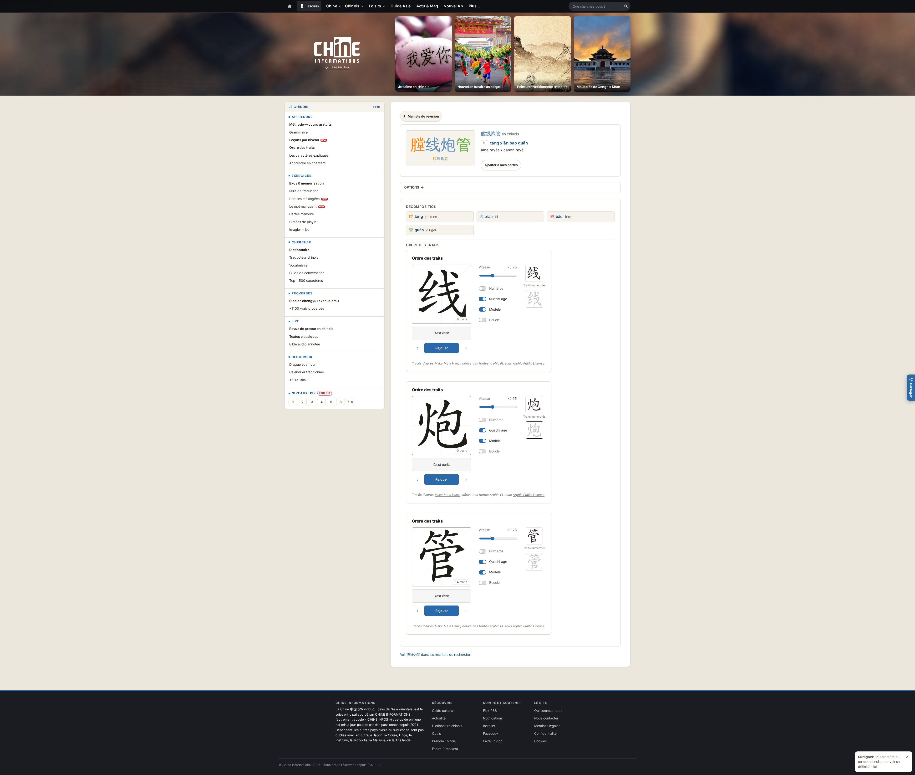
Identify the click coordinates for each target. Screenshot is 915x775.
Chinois (352, 6)
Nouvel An (453, 6)
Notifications (493, 718)
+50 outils (297, 380)
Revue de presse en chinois (311, 329)
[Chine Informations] (337, 50)
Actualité (439, 718)
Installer (489, 726)
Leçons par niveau (307, 140)
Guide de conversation (306, 273)
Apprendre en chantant (307, 163)
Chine (331, 6)
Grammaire (298, 132)
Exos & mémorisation (306, 183)
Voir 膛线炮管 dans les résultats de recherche (435, 654)
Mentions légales (547, 726)
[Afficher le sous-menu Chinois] (363, 6)
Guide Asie (401, 6)
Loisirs (375, 6)
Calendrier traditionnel (306, 372)
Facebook (490, 733)
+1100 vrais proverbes (306, 308)
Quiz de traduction (303, 191)
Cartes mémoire (301, 214)
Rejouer (441, 348)
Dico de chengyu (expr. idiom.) (314, 301)
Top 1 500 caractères (306, 280)
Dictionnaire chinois (447, 726)
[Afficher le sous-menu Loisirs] (385, 6)
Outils (436, 733)
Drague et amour (302, 364)
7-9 (350, 402)
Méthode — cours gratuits (310, 124)
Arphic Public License (528, 363)
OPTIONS (414, 187)
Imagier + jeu (299, 229)
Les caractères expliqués (308, 155)
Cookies (540, 741)
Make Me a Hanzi (447, 363)
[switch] (498, 288)
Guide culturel (442, 710)
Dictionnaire (299, 250)
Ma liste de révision (420, 117)
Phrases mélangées (308, 199)
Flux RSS (490, 710)
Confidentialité (545, 733)
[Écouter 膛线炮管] (484, 143)
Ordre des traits (302, 147)
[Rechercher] (626, 6)
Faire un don (339, 67)
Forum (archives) (445, 749)
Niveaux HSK (304, 393)
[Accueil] (290, 6)
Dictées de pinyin (302, 222)
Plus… (474, 6)
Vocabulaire (298, 265)
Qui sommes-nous (548, 710)
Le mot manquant (306, 206)
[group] (465, 309)
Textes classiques (303, 336)
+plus (377, 106)
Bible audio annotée (304, 344)
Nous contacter (546, 718)
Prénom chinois (444, 741)
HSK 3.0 (324, 393)
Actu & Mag (427, 6)
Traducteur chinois (303, 257)
